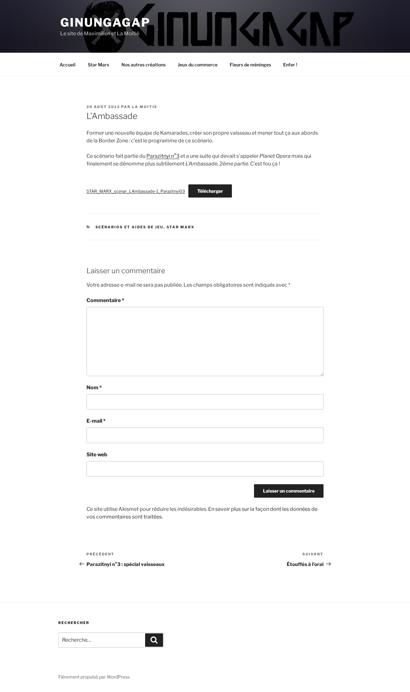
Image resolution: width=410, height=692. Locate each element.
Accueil (68, 64)
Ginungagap (105, 22)
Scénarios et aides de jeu (129, 227)
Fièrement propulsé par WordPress (94, 676)
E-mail (96, 421)
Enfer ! (290, 64)
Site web (96, 454)
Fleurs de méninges (250, 64)
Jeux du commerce (197, 64)
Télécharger (210, 191)
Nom (94, 387)
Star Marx (98, 64)
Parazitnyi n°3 (162, 156)
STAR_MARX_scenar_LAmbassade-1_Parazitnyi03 (135, 191)
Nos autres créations (143, 64)
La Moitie (144, 107)
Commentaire (105, 300)
